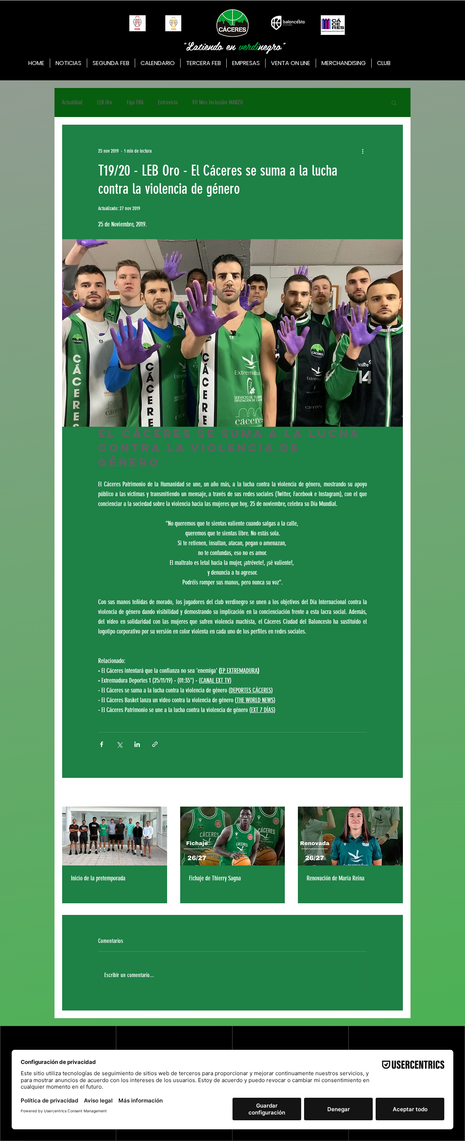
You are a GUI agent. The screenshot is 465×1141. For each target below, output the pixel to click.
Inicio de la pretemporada (98, 878)
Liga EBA (135, 102)
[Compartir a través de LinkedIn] (137, 744)
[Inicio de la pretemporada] (114, 836)
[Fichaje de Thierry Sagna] (232, 836)
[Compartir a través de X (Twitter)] (119, 744)
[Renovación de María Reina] (350, 836)
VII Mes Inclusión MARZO (217, 102)
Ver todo (396, 793)
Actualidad (72, 102)
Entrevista (168, 102)
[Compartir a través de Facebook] (101, 744)
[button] (394, 102)
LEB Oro (104, 102)
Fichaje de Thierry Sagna (215, 878)
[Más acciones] (362, 150)
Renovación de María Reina (335, 878)
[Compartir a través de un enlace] (154, 744)
